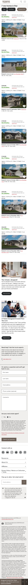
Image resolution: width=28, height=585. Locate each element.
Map (4, 9)
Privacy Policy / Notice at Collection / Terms (13, 471)
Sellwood (16, 38)
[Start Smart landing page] (14, 317)
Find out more (6, 293)
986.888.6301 (7, 359)
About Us (5, 462)
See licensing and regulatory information (15, 577)
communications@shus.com (7, 519)
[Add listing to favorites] (24, 35)
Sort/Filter (11, 9)
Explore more (6, 338)
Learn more (14, 17)
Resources (5, 458)
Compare (24, 25)
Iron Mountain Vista (18, 74)
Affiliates (4, 466)
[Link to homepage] (6, 2)
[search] (21, 2)
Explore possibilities (6, 583)
